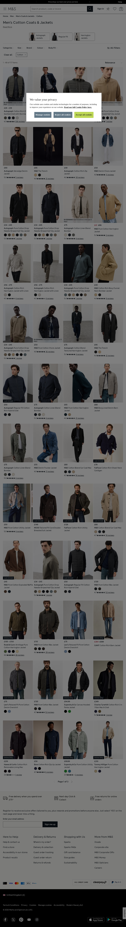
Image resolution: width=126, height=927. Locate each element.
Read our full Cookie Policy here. (78, 107)
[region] (64, 107)
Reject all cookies (63, 115)
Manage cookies (43, 115)
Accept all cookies (84, 115)
